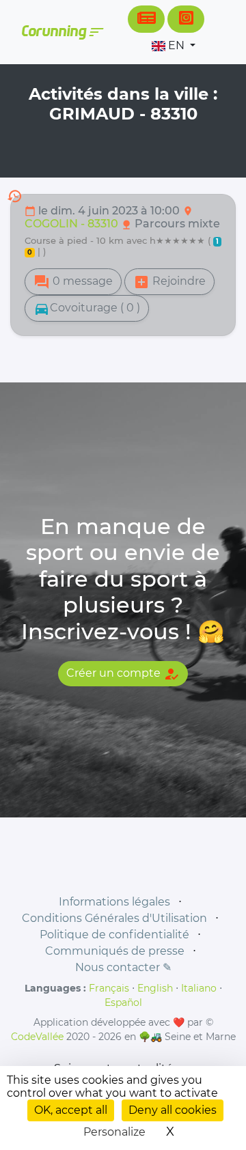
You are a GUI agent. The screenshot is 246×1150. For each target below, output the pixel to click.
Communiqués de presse (114, 950)
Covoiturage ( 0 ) (86, 308)
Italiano (199, 988)
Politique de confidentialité (114, 934)
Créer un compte (123, 674)
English (155, 988)
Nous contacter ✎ (123, 967)
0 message (73, 282)
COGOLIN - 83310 (73, 223)
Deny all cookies (172, 1110)
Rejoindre (169, 282)
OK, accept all (70, 1110)
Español (123, 1002)
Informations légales (114, 901)
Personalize (114, 1131)
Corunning (61, 32)
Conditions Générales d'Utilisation (114, 918)
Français (109, 988)
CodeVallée (37, 1036)
